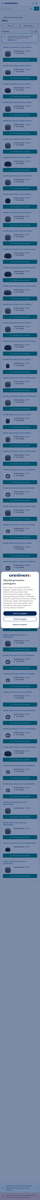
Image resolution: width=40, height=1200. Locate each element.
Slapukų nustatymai (20, 624)
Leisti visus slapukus (20, 613)
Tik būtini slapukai (20, 619)
